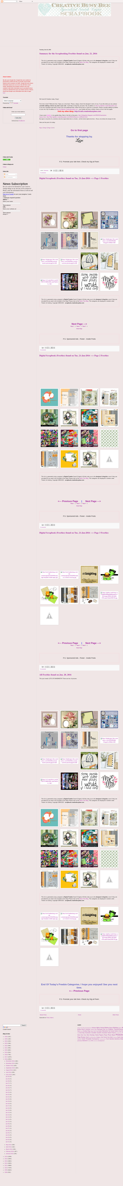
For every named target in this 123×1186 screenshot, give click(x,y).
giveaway (79, 1040)
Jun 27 (8, 1083)
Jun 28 (8, 1081)
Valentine (112, 1039)
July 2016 (8, 1072)
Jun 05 (8, 1133)
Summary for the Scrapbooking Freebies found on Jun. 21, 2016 (68, 53)
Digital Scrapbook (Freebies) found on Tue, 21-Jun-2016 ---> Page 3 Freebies (74, 532)
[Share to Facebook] (60, 171)
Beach (111, 1027)
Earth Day (96, 1031)
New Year (84, 1035)
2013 (6, 1161)
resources (95, 1040)
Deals (81, 1031)
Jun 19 (8, 1101)
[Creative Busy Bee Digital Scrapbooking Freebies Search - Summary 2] (6, 160)
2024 (6, 1041)
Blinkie (120, 1027)
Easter (100, 1031)
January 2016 (9, 1153)
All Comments (9, 177)
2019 (6, 1052)
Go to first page (79, 130)
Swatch (84, 1039)
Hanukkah (105, 1032)
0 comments (43, 172)
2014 (6, 1158)
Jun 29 (8, 1079)
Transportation (102, 1039)
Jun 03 (8, 1137)
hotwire (89, 1040)
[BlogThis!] (56, 171)
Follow (4, 167)
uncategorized (101, 1040)
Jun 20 (8, 1099)
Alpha (98, 1027)
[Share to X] (58, 171)
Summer (79, 1039)
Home (79, 1015)
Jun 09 (8, 1124)
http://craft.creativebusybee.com (87, 111)
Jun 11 (7, 1119)
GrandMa (94, 1032)
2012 (6, 1163)
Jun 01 (8, 1141)
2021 (6, 1048)
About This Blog (83, 62)
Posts (6, 174)
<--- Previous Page (68, 501)
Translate (15, 103)
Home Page (79, 328)
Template (89, 1039)
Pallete (97, 1035)
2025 (6, 1039)
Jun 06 (8, 1130)
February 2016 (10, 1151)
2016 (6, 1059)
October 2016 (9, 1065)
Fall (109, 1031)
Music (79, 1035)
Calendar (88, 1029)
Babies (107, 1027)
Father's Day (118, 1031)
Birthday (116, 1027)
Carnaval (100, 1029)
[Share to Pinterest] (63, 171)
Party (106, 1035)
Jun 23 (8, 1092)
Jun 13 (8, 1115)
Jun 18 (8, 1103)
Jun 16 (8, 1108)
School (105, 1037)
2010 (6, 1167)
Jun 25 (8, 1088)
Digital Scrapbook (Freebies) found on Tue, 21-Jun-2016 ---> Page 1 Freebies (74, 178)
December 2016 (10, 1061)
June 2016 (9, 1074)
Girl (78, 1032)
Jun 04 (8, 1135)
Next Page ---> (79, 324)
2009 (6, 1170)
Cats (107, 1029)
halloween (85, 1040)
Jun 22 (8, 1094)
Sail (102, 1037)
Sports (119, 1037)
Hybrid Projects (112, 1032)
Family (113, 1031)
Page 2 (78, 326)
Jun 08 (8, 1126)
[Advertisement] (79, 82)
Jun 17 (8, 1106)
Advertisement (88, 1027)
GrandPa (99, 1032)
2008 (6, 1172)
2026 (6, 1036)
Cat (104, 1029)
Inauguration (119, 1032)
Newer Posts (43, 1015)
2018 (6, 1054)
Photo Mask (112, 1035)
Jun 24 (8, 1090)
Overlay (92, 1035)
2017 (6, 1057)
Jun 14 (8, 1112)
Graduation (88, 1032)
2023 (6, 1043)
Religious (98, 1037)
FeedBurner (22, 120)
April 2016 (9, 1147)
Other (88, 1035)
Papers (101, 1035)
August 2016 (9, 1070)
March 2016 (9, 1149)
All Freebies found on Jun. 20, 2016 (55, 674)
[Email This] (54, 171)
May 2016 (8, 1144)
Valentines (117, 1039)
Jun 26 (8, 1085)
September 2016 (10, 1068)
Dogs (92, 1031)
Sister (111, 1037)
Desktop (85, 1031)
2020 (6, 1050)
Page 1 (72, 326)
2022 (6, 1045)
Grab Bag (82, 1032)
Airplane (94, 1027)
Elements (105, 1031)
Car (95, 1029)
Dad (78, 1031)
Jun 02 (8, 1139)
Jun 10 (8, 1121)
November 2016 (10, 1063)
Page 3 (84, 326)
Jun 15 (8, 1110)
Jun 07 (8, 1128)
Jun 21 (8, 1097)
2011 (6, 1165)
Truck (107, 1039)
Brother (79, 1029)
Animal (102, 1027)
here (4, 93)
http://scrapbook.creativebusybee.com (106, 105)
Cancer (93, 1029)
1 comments (43, 1010)
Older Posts (116, 1015)
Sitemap (115, 1037)
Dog (89, 1031)
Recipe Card (85, 1037)
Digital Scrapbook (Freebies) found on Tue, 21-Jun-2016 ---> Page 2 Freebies (74, 355)
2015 (6, 1156)
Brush (83, 1029)
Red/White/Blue (92, 1037)
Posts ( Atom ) (50, 1017)
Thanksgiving (95, 1039)
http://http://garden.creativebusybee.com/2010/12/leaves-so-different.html (67, 117)
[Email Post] (51, 170)
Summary (46, 170)
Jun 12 (8, 1117)
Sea (108, 1037)
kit (92, 1040)
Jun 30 (8, 1076)
